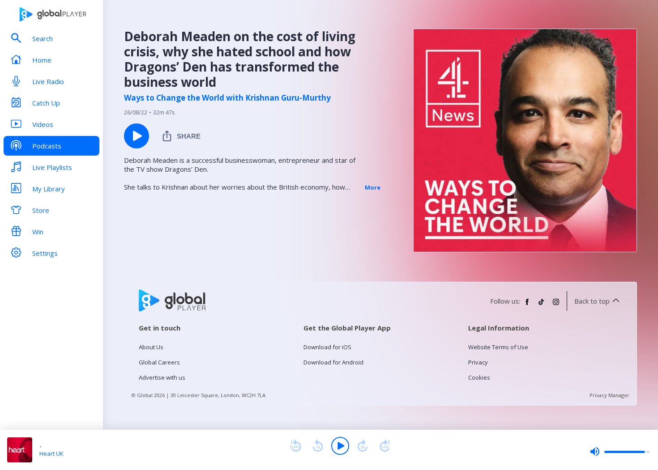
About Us (151, 347)
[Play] (340, 446)
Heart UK (51, 453)
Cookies (479, 377)
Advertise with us (162, 377)
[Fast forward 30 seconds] (363, 446)
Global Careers (159, 362)
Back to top (592, 300)
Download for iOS (327, 347)
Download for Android (333, 362)
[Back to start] (295, 446)
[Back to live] (385, 446)
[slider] (619, 452)
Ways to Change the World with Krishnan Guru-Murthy (227, 98)
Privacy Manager (609, 395)
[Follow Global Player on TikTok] (541, 305)
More (372, 187)
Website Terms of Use (498, 347)
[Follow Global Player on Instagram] (556, 305)
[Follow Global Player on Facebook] (527, 305)
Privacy (478, 362)
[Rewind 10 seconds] (318, 446)
